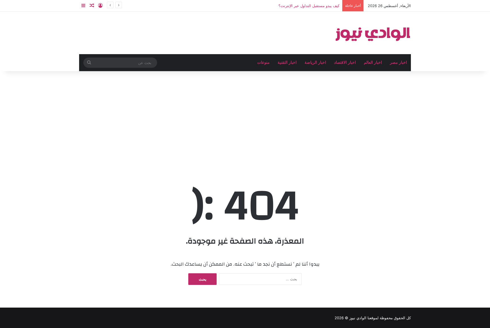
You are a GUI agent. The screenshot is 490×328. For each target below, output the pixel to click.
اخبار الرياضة (315, 62)
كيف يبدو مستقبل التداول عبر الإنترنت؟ (308, 5)
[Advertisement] (245, 119)
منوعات (263, 62)
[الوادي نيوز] (372, 33)
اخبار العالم (373, 62)
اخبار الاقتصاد (345, 62)
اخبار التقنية (287, 62)
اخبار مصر (398, 62)
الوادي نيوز (357, 318)
